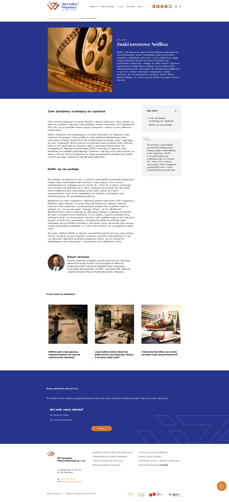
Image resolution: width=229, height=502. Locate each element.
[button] (179, 6)
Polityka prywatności (54, 493)
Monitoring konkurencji (153, 465)
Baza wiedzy (107, 6)
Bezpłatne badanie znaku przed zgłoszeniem (113, 452)
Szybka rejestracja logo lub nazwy (108, 460)
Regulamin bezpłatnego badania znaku (81, 493)
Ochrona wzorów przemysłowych (153, 452)
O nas (120, 6)
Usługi (92, 6)
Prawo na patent (73, 18)
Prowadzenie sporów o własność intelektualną (159, 460)
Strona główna (51, 18)
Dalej (101, 428)
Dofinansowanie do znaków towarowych (110, 456)
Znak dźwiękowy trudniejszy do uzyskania (161, 119)
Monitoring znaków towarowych (107, 465)
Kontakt (131, 6)
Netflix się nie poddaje (160, 125)
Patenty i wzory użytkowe (150, 456)
